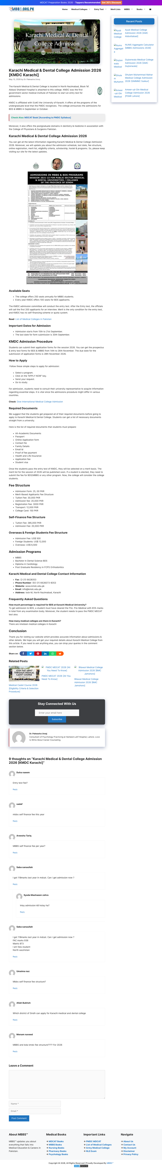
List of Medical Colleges (99, 1144)
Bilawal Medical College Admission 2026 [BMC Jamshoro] (86, 682)
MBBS (127, 9)
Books (139, 9)
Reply (15, 789)
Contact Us (129, 1144)
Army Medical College (97, 1148)
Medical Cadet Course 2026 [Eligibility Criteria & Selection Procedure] (23, 688)
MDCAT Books (56, 1141)
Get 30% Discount (111, 2)
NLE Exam (91, 1151)
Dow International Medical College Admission (40, 401)
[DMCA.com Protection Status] (81, 1167)
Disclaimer (129, 1151)
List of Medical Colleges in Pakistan (33, 319)
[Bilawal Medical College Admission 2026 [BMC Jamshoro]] (89, 674)
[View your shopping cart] (150, 9)
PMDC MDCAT (93, 1141)
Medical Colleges (79, 9)
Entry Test (99, 9)
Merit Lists (115, 9)
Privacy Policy (130, 1154)
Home (65, 9)
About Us (128, 1141)
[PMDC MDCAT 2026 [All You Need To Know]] (57, 670)
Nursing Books (56, 1148)
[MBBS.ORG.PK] (21, 9)
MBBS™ (110, 1163)
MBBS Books (55, 1144)
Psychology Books (58, 1154)
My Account (129, 1148)
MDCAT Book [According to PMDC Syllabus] (47, 117)
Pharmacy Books (57, 1151)
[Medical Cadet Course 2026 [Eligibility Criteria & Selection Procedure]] (24, 680)
